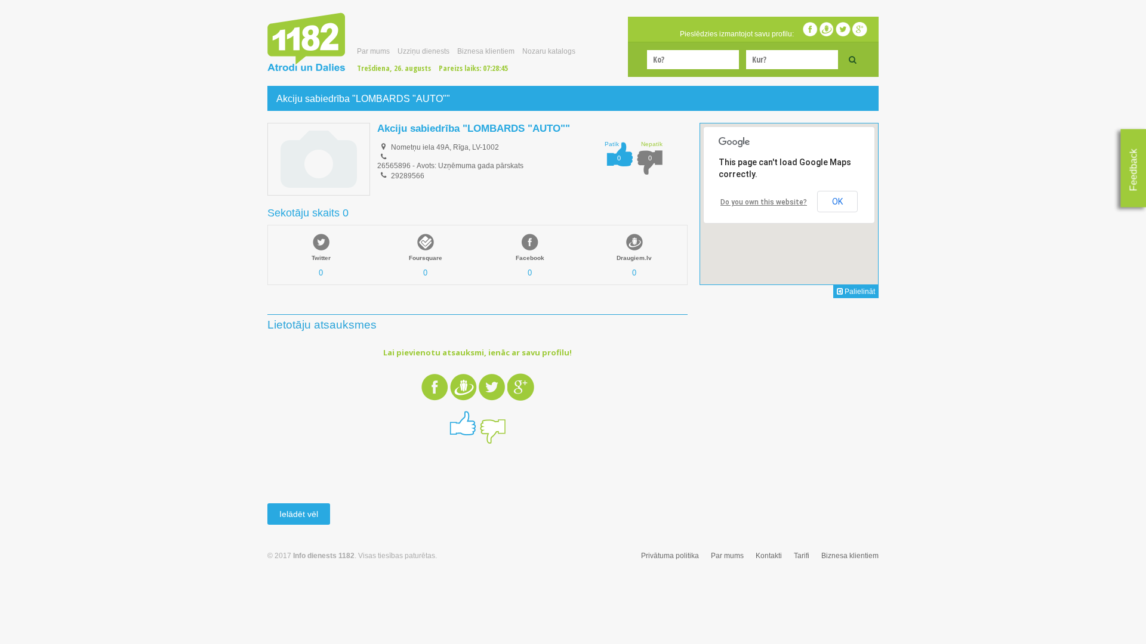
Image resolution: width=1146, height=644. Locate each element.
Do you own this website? (763, 202)
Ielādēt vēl (298, 514)
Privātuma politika (670, 556)
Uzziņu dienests (423, 51)
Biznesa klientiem (486, 51)
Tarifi (801, 556)
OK (837, 201)
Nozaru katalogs (548, 51)
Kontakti (769, 556)
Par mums (373, 51)
